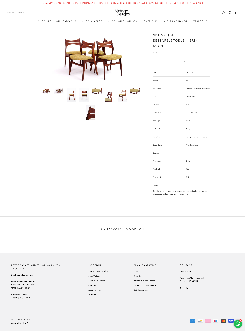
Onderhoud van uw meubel (145, 285)
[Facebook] (181, 287)
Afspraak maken (175, 21)
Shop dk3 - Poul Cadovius (57, 21)
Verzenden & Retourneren (144, 280)
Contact (137, 271)
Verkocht (200, 21)
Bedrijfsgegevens (141, 290)
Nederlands (14, 12)
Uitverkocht (181, 61)
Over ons (151, 21)
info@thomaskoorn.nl (195, 278)
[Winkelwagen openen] (236, 12)
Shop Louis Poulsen (123, 21)
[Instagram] (187, 287)
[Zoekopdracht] (230, 12)
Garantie (137, 276)
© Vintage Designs (21, 319)
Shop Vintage (92, 21)
